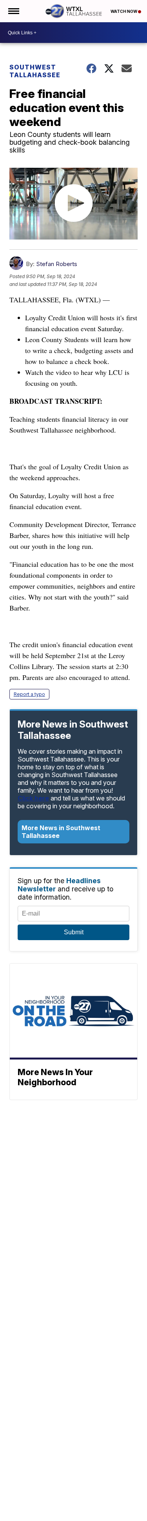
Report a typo (29, 694)
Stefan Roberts (56, 264)
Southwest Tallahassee (34, 71)
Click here (33, 798)
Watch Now (124, 11)
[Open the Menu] (13, 11)
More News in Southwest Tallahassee (61, 831)
